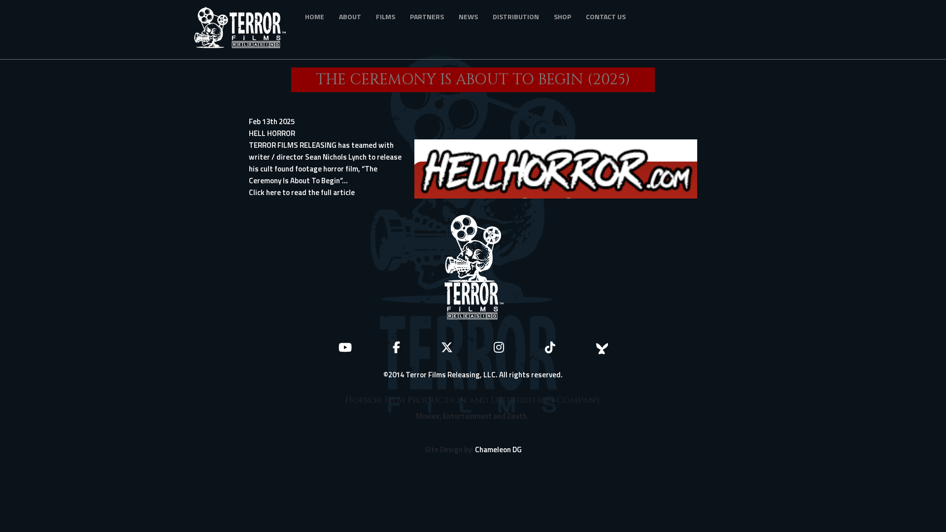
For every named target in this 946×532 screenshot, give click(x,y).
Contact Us (606, 16)
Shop (562, 16)
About (350, 16)
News (468, 16)
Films (385, 16)
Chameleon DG (498, 449)
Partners (427, 16)
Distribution (516, 16)
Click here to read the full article (302, 192)
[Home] (244, 29)
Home (314, 16)
